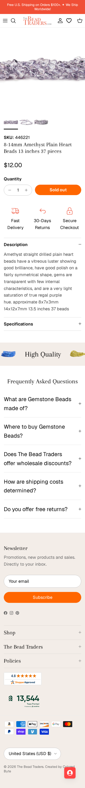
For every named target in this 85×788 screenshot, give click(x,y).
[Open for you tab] (70, 773)
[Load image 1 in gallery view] (42, 70)
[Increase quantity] (27, 190)
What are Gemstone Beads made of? (37, 403)
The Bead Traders (30, 767)
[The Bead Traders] (37, 20)
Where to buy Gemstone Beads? (34, 431)
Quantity (12, 179)
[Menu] (5, 20)
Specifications (18, 324)
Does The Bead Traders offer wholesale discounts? (38, 458)
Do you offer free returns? (36, 509)
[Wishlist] (69, 20)
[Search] (15, 20)
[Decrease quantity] (8, 190)
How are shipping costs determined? (33, 486)
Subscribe (42, 597)
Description (16, 244)
